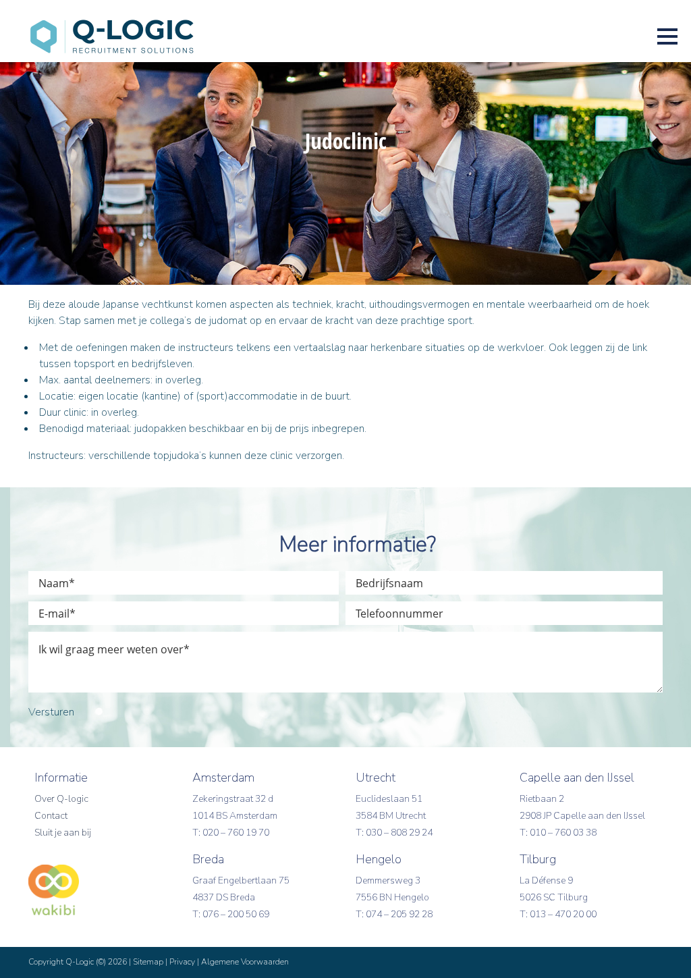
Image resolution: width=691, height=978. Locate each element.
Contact (50, 815)
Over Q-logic (61, 798)
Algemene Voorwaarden (245, 961)
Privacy (182, 961)
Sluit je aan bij (62, 832)
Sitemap (148, 961)
